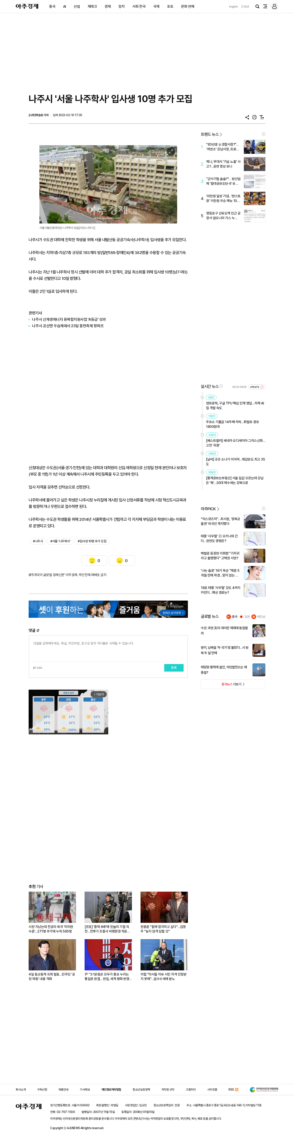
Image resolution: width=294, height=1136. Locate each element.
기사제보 (85, 1089)
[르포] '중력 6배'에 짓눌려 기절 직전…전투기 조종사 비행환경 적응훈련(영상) (107, 929)
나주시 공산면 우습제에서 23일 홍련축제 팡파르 (68, 326)
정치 (121, 6)
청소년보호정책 (141, 1089)
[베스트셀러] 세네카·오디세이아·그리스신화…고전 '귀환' (235, 443)
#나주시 (38, 541)
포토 (170, 6)
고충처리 (191, 1089)
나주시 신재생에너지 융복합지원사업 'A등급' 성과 (69, 319)
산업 (77, 6)
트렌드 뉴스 (209, 134)
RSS (231, 1089)
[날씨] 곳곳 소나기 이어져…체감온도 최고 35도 (235, 461)
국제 (156, 6)
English (233, 6)
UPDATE (255, 387)
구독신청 (42, 1089)
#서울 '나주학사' (60, 541)
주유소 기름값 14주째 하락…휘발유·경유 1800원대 (232, 424)
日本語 (245, 6)
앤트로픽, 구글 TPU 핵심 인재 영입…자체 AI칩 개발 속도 (235, 405)
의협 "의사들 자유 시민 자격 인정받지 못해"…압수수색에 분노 (163, 976)
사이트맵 (212, 1089)
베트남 (261, 617)
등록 (174, 668)
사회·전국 (139, 6)
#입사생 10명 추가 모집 (92, 541)
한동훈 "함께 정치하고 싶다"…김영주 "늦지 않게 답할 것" (163, 929)
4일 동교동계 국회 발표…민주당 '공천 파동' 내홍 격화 (52, 976)
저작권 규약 (167, 1089)
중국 (52, 6)
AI (64, 6)
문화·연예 (187, 6)
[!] (263, 134)
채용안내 (63, 1089)
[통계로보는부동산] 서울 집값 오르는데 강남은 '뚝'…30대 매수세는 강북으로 (234, 480)
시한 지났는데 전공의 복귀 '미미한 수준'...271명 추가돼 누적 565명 (51, 929)
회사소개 (21, 1089)
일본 (247, 617)
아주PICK (208, 508)
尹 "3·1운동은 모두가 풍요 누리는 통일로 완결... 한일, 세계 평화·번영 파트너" (107, 976)
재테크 (92, 6)
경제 (108, 6)
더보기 (221, 685)
